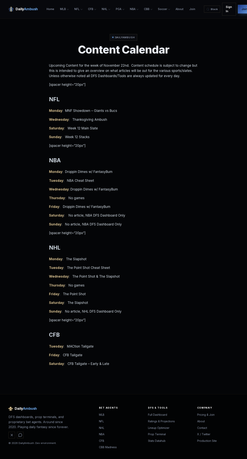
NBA (132, 9)
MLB (63, 9)
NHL (104, 9)
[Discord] (20, 435)
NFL (77, 9)
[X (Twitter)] (11, 435)
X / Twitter (203, 434)
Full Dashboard (157, 414)
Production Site (207, 440)
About (180, 9)
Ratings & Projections (161, 421)
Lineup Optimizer (158, 427)
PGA (118, 9)
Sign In (229, 9)
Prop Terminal (157, 434)
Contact (202, 427)
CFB (90, 9)
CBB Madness (108, 447)
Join (192, 9)
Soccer (162, 9)
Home (50, 9)
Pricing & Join (206, 414)
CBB (146, 9)
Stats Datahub (157, 440)
